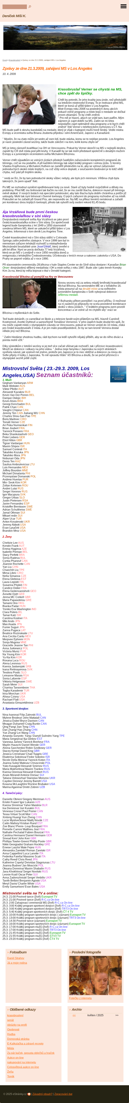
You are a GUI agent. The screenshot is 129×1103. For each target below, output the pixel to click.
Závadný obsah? (42, 1094)
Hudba (11, 1034)
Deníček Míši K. (14, 16)
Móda (10, 1048)
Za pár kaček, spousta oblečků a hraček (30, 1053)
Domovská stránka (18, 1038)
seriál (10, 1020)
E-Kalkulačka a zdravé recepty (25, 1043)
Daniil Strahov (15, 958)
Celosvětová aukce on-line (23, 1067)
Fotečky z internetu (80, 998)
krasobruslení (15, 1015)
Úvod (5, 60)
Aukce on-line (15, 1057)
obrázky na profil (17, 1024)
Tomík (10, 1076)
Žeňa (10, 1071)
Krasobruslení (14, 60)
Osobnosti (13, 1029)
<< (74, 1015)
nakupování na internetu (21, 1062)
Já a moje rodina (17, 962)
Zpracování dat (63, 1094)
